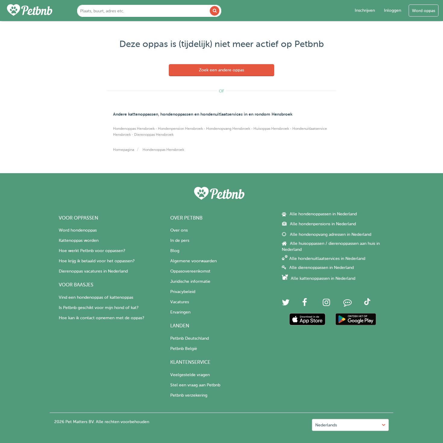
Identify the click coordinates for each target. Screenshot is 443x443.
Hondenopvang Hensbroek (228, 128)
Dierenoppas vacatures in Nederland (93, 271)
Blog (174, 250)
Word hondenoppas (78, 230)
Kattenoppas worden (79, 240)
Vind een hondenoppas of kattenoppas (96, 297)
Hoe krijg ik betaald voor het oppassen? (96, 261)
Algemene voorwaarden (193, 261)
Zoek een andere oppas (221, 70)
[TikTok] (367, 303)
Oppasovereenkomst (190, 271)
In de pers (179, 240)
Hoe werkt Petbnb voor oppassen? (92, 250)
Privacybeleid (182, 291)
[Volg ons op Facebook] (304, 304)
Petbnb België (183, 348)
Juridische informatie (190, 281)
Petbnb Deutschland (189, 338)
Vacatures (179, 302)
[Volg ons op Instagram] (326, 304)
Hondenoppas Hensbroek (134, 128)
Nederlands (326, 425)
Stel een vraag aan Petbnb (195, 385)
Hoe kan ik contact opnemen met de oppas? (101, 318)
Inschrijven (365, 10)
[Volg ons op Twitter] (286, 304)
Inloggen (392, 10)
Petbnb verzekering (188, 395)
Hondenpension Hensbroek (180, 128)
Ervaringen (180, 312)
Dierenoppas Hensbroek (154, 135)
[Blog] (347, 304)
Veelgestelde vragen (190, 375)
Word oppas (423, 10)
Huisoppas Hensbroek (271, 128)
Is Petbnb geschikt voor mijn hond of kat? (98, 307)
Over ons (179, 230)
